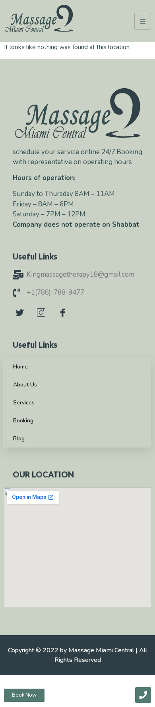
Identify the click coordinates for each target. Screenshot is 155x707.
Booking (23, 420)
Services (24, 402)
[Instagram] (41, 308)
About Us (25, 384)
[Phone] (143, 695)
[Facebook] (63, 308)
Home (20, 366)
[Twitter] (20, 308)
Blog (19, 438)
